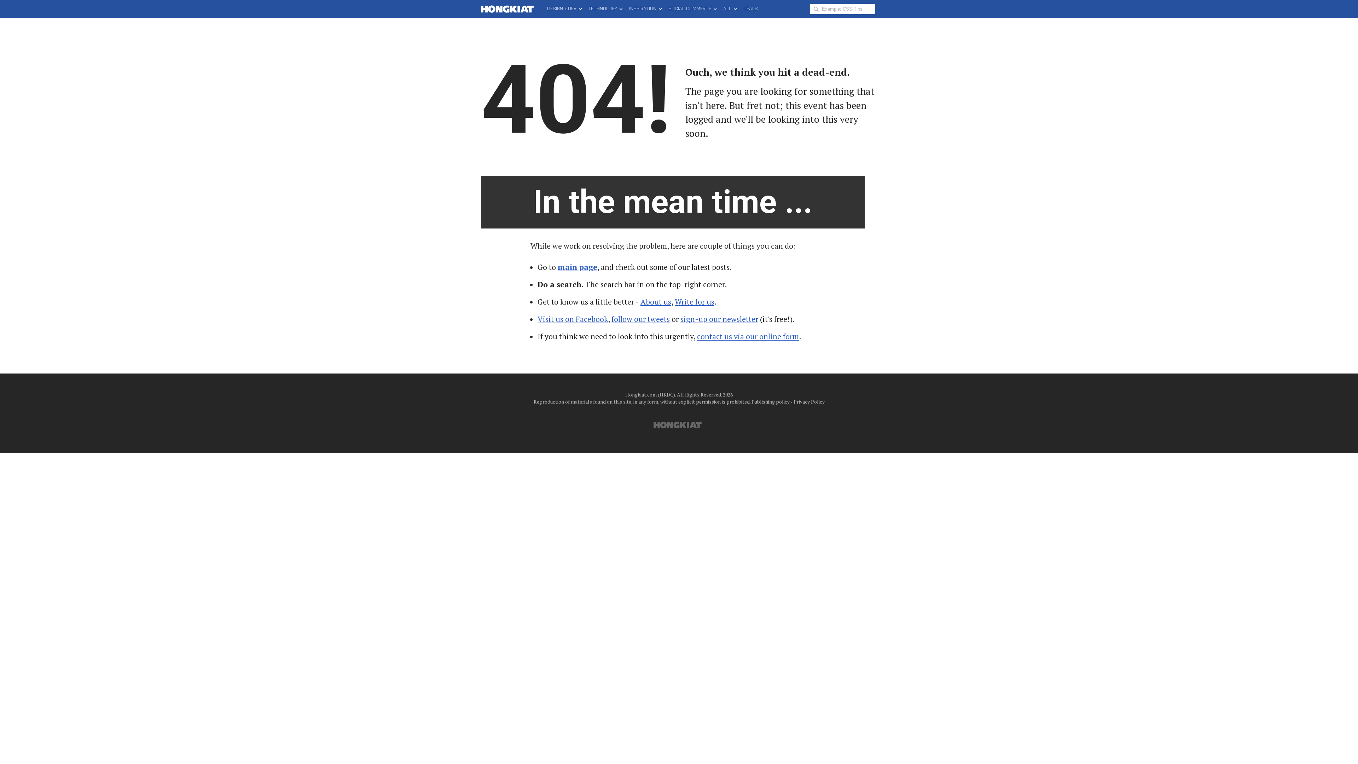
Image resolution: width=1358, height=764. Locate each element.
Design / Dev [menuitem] (561, 8)
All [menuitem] (727, 8)
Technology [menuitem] (602, 8)
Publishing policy (770, 401)
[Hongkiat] (508, 9)
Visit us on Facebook (573, 319)
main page (577, 267)
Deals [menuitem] (750, 8)
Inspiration (642, 8)
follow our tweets (640, 319)
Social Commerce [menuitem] (689, 8)
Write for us (694, 302)
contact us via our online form (748, 336)
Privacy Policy (809, 401)
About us (655, 302)
